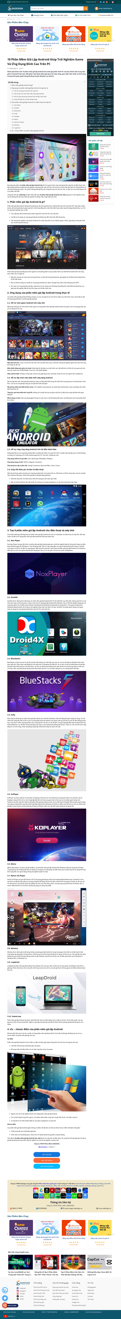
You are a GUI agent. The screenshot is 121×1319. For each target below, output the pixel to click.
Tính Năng (37, 1283)
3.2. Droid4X (15, 108)
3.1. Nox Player (16, 105)
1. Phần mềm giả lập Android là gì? (21, 85)
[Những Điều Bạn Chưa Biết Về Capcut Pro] (99, 1262)
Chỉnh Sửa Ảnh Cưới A (40, 1287)
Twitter (22, 1299)
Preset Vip (75, 1287)
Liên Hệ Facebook (46, 1166)
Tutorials (90, 1296)
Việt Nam (10, 1316)
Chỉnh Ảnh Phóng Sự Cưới (41, 1290)
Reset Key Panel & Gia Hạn (61, 1287)
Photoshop (91, 1293)
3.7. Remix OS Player (18, 122)
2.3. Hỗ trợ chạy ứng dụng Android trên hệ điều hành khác (29, 96)
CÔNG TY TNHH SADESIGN (49, 1312)
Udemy (93, 1186)
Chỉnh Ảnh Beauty (38, 1305)
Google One (36, 1186)
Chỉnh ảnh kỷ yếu (38, 1302)
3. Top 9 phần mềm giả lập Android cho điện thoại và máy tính (30, 102)
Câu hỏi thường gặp (61, 1283)
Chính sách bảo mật (28, 1312)
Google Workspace (47, 1186)
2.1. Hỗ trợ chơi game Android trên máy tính (25, 91)
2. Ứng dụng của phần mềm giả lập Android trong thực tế (29, 88)
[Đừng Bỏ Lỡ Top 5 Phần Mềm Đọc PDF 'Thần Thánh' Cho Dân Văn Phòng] (47, 1262)
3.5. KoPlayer (15, 116)
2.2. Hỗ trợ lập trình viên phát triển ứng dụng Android (28, 94)
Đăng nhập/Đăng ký (105, 8)
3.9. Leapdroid (16, 128)
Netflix (76, 1186)
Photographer (92, 1287)
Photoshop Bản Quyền (79, 1305)
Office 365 (57, 1186)
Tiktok (21, 1296)
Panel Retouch (80, 1183)
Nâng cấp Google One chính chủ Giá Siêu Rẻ (24, 2)
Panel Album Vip (77, 1293)
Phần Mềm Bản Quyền (60, 15)
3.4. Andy (14, 113)
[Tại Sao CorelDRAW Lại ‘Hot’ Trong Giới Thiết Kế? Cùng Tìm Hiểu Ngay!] (20, 1262)
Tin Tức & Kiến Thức (84, 15)
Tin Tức (90, 1283)
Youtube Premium (67, 1186)
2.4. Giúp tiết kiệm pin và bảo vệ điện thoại (24, 99)
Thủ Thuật (91, 1299)
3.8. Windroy (15, 125)
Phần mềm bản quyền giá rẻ (48, 1183)
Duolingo (88, 1186)
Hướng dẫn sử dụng (59, 1299)
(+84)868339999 (74, 1312)
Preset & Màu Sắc (38, 1296)
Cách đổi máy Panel (58, 1290)
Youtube (22, 1293)
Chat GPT (107, 1183)
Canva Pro (28, 1186)
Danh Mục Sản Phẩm (17, 15)
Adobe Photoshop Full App (94, 1183)
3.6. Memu (15, 119)
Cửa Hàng (76, 1283)
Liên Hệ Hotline (47, 1160)
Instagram (23, 1291)
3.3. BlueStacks (16, 111)
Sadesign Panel (38, 15)
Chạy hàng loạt (57, 1296)
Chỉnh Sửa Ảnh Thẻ (39, 1293)
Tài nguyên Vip (76, 1290)
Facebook (23, 1288)
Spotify (81, 1186)
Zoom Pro (100, 1186)
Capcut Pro (20, 1186)
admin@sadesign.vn (96, 1312)
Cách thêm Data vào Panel (60, 1293)
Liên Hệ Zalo (46, 1154)
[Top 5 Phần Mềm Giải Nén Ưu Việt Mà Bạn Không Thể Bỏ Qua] (73, 1262)
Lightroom (91, 1290)
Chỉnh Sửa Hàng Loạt (39, 1299)
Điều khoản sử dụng (10, 1312)
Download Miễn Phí (106, 15)
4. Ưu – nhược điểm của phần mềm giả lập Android (27, 131)
